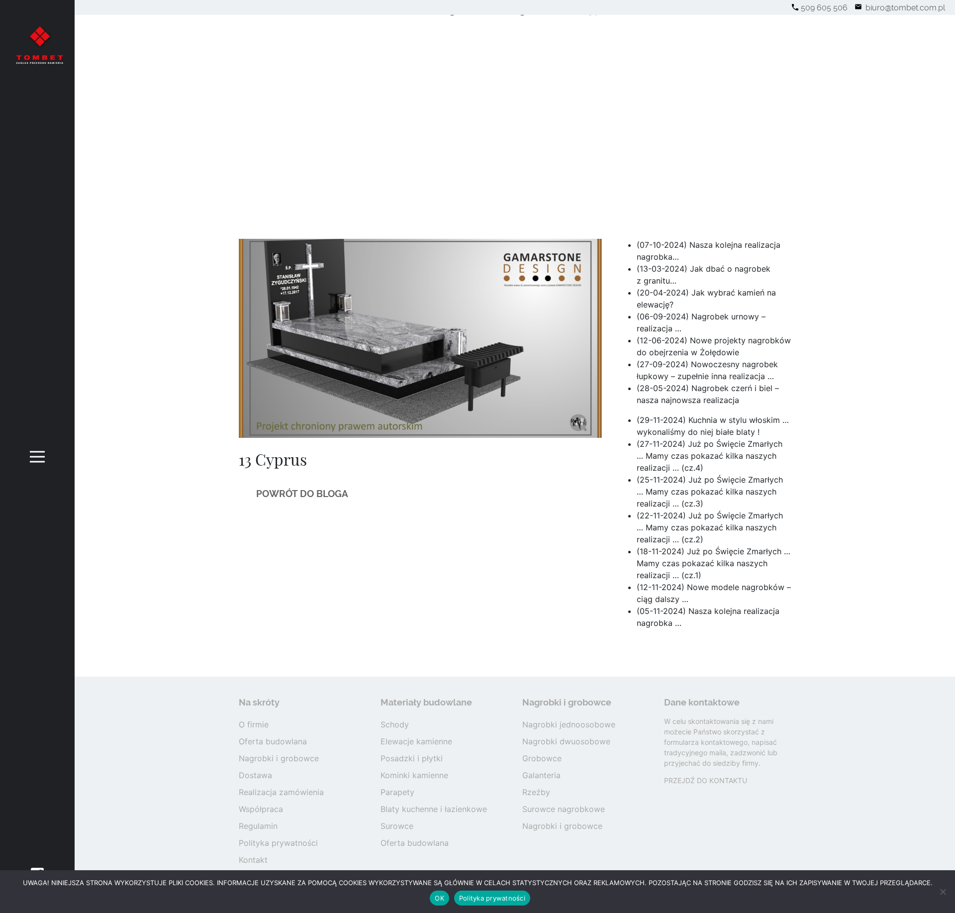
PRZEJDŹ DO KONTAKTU (705, 780)
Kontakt (253, 860)
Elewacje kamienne (416, 741)
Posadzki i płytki (412, 758)
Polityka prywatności (278, 843)
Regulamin (258, 826)
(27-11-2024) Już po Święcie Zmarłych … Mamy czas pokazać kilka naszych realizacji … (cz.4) (709, 456)
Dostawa (255, 775)
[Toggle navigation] (37, 456)
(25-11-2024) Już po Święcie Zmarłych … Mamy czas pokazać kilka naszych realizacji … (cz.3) (710, 491)
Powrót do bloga (302, 494)
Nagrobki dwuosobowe (566, 741)
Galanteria (541, 775)
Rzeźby (536, 792)
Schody (395, 724)
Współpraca (261, 809)
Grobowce (542, 758)
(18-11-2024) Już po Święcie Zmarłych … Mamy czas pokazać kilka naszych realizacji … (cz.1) (713, 563)
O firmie (254, 724)
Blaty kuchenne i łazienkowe (434, 809)
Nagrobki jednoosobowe (568, 724)
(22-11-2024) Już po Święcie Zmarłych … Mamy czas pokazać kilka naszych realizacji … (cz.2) (710, 527)
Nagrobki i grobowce (279, 758)
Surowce (397, 826)
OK (439, 898)
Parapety (397, 792)
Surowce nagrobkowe (563, 809)
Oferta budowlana (273, 741)
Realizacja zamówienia (281, 792)
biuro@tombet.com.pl (904, 7)
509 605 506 (824, 7)
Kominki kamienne (414, 775)
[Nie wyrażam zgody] (943, 892)
